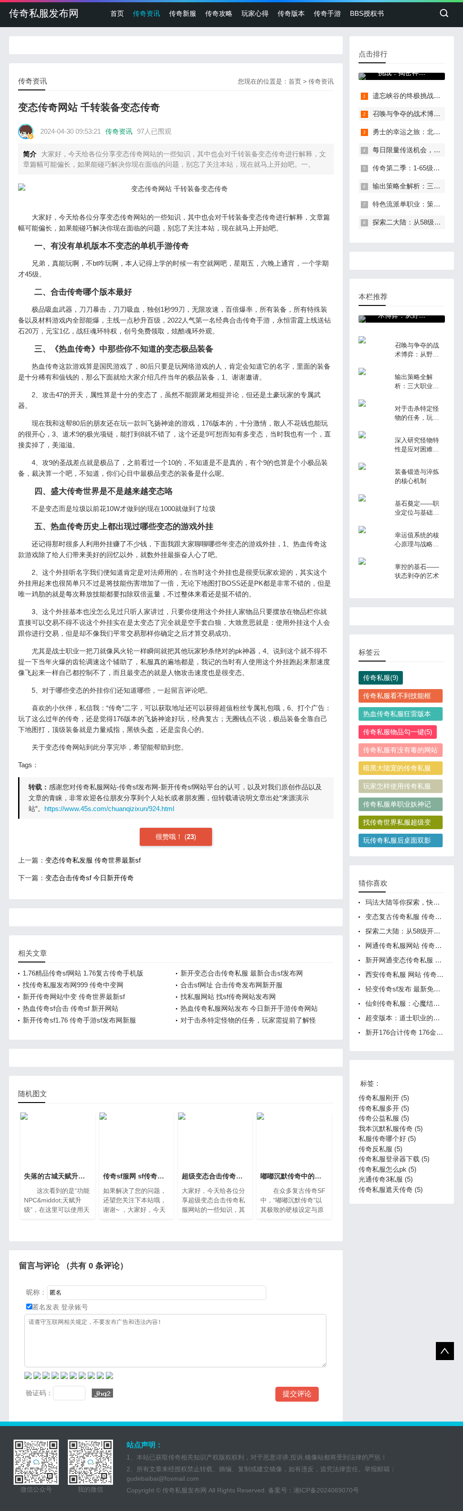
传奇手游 (327, 13)
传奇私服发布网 (44, 13)
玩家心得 (255, 13)
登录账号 (73, 1307)
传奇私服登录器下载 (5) (394, 1159)
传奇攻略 (218, 13)
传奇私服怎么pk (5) (387, 1169)
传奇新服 (182, 13)
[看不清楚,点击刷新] (102, 1393)
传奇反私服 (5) (380, 1149)
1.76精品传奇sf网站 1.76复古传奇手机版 (83, 973)
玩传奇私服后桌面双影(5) (397, 841)
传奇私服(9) (380, 677)
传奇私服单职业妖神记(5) (397, 805)
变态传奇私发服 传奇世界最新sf (93, 860)
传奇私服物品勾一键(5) (397, 732)
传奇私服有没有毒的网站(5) (400, 751)
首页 (117, 13)
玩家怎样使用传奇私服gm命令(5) (397, 787)
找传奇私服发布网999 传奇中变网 (73, 985)
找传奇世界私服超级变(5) (397, 823)
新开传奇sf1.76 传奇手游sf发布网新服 (79, 1020)
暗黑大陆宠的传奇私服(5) (397, 769)
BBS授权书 (367, 13)
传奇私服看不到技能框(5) (397, 697)
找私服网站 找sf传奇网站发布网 (228, 996)
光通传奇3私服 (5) (386, 1179)
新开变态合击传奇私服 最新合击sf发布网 (241, 973)
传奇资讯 (146, 13)
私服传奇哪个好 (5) (387, 1138)
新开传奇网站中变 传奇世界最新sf (74, 996)
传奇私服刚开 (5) (384, 1098)
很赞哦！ (170, 836)
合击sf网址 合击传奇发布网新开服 (231, 985)
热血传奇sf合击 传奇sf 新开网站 (70, 1008)
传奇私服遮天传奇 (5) (391, 1189)
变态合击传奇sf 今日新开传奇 (89, 878)
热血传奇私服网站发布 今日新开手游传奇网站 (249, 1008)
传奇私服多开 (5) (384, 1108)
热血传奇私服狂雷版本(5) (397, 715)
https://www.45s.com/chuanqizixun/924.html (109, 808)
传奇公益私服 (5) (384, 1118)
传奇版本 (291, 13)
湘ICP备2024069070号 (326, 1490)
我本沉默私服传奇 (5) (391, 1128)
